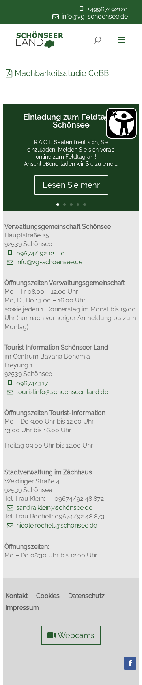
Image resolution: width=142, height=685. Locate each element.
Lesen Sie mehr (71, 185)
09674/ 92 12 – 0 (40, 253)
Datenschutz (86, 596)
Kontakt (17, 596)
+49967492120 (107, 9)
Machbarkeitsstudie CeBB (62, 73)
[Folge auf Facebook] (130, 663)
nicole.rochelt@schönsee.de (56, 525)
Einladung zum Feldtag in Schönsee (71, 121)
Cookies (48, 596)
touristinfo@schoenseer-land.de (62, 392)
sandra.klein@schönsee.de (54, 507)
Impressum (22, 608)
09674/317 (32, 383)
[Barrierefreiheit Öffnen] (121, 123)
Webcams (76, 635)
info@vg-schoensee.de (95, 16)
